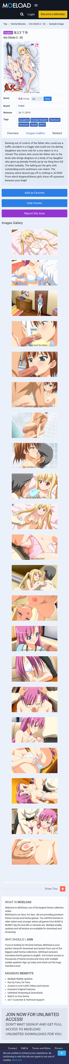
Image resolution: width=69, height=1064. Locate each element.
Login (31, 14)
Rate (47, 98)
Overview (13, 133)
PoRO (21, 106)
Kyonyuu (23, 124)
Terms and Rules (41, 1048)
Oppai (34, 124)
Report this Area (34, 213)
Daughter (24, 120)
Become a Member (53, 14)
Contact (12, 1048)
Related (57, 133)
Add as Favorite (34, 192)
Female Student (39, 120)
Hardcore (55, 120)
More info (17, 1060)
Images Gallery (35, 133)
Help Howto (34, 203)
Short (42, 124)
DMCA (24, 1048)
